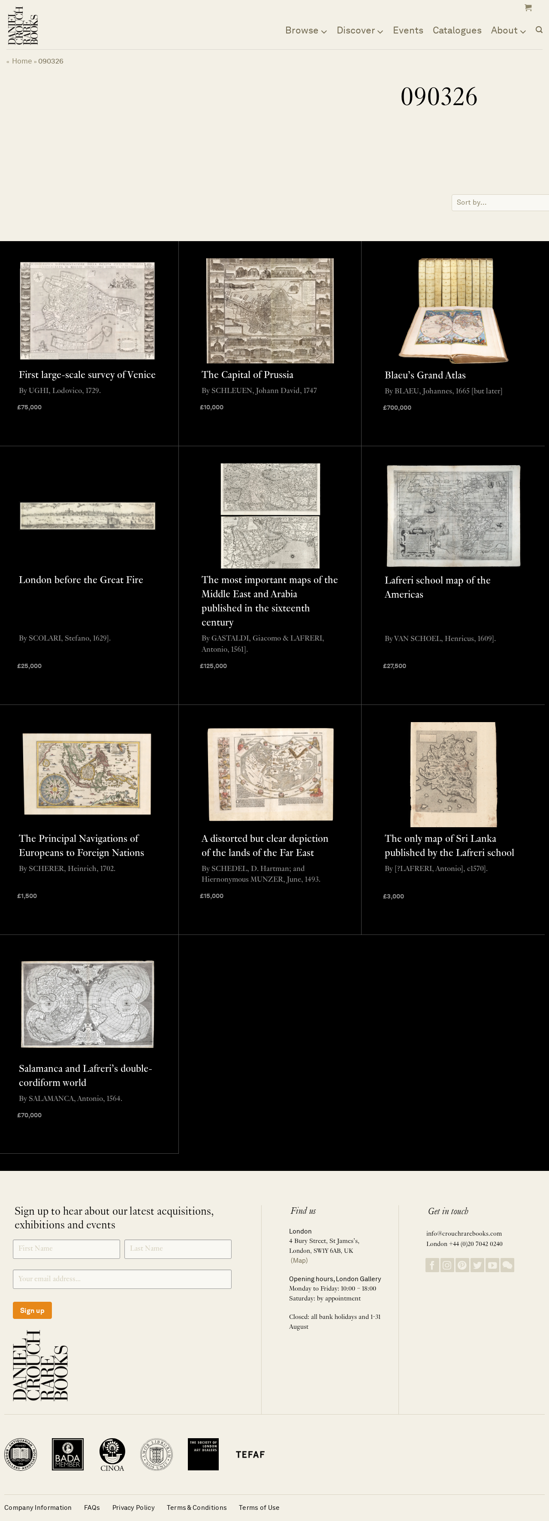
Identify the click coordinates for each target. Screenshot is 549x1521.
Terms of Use (259, 1507)
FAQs (92, 1507)
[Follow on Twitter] (477, 1265)
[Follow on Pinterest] (462, 1265)
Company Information (38, 1507)
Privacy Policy (133, 1507)
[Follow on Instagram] (447, 1265)
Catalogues (457, 30)
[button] (527, 7)
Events (408, 30)
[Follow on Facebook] (432, 1265)
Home (22, 61)
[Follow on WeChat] (507, 1265)
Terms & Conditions (197, 1507)
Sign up (32, 1310)
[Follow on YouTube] (492, 1265)
